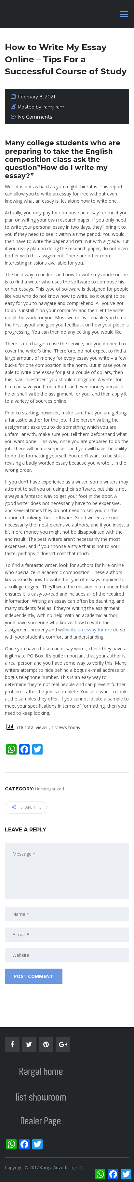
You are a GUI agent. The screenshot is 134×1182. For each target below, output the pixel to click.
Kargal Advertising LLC (61, 1167)
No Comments (35, 117)
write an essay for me (89, 630)
